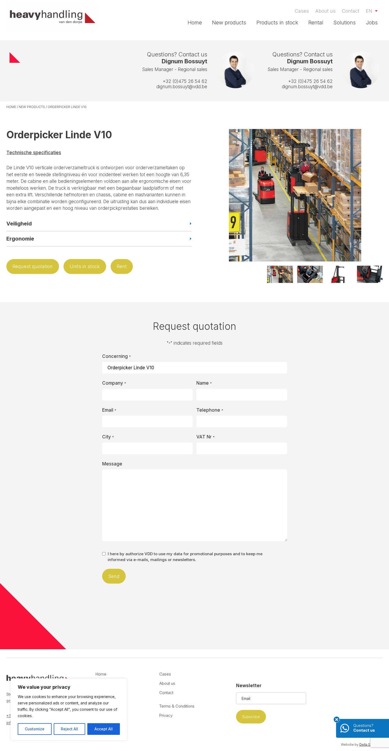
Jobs (372, 22)
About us (325, 11)
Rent (122, 266)
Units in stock (85, 266)
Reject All (69, 729)
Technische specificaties (33, 152)
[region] (69, 709)
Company (114, 383)
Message (112, 463)
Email (109, 410)
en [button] (370, 11)
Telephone (209, 410)
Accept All (103, 729)
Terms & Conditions (177, 706)
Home (195, 22)
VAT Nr (205, 436)
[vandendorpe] (52, 17)
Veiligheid (19, 223)
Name (203, 383)
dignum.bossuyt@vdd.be (181, 86)
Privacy (166, 715)
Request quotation (32, 266)
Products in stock (277, 22)
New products (229, 22)
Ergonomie (20, 238)
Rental (315, 22)
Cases (302, 11)
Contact (350, 11)
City (108, 436)
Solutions (344, 22)
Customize (34, 729)
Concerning (116, 356)
